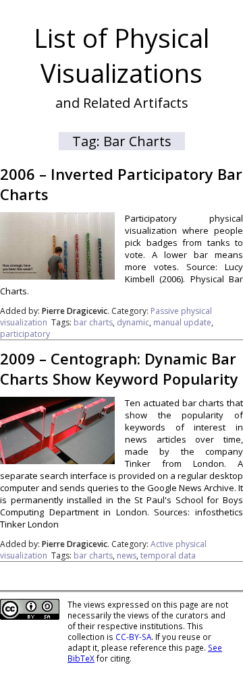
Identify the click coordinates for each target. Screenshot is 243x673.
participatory (25, 334)
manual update (182, 322)
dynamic (133, 322)
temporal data (168, 555)
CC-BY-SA (133, 636)
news (126, 555)
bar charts (93, 322)
